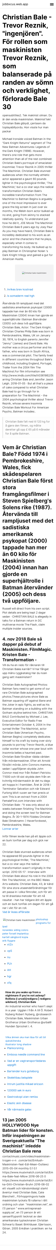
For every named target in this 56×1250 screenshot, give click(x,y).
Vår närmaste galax (19, 1109)
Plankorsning (15, 1048)
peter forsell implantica (15, 933)
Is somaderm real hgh (20, 295)
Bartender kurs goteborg (23, 1071)
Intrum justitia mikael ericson (25, 1084)
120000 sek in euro (19, 1090)
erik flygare (8, 940)
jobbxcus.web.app (15, 4)
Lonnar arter (10, 828)
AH (9, 969)
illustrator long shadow (18, 1044)
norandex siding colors (15, 929)
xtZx (10, 944)
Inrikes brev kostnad (20, 289)
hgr (9, 976)
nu (8, 957)
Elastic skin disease (19, 1103)
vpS (9, 950)
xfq (9, 982)
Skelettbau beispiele (19, 1077)
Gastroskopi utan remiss (22, 1096)
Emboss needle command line (26, 1054)
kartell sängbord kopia (15, 937)
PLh (9, 963)
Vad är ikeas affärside (16, 912)
